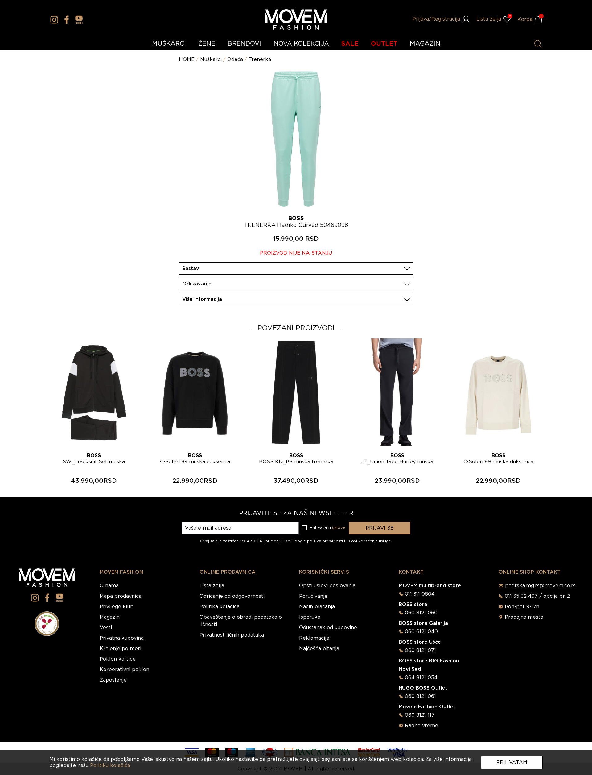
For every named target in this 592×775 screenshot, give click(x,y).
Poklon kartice (118, 659)
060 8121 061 (420, 696)
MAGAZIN (425, 44)
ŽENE (206, 44)
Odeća (235, 59)
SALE (350, 44)
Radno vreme (421, 725)
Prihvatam (511, 762)
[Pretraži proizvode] (538, 43)
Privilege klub (117, 606)
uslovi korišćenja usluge (368, 541)
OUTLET (384, 44)
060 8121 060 (421, 612)
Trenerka (260, 59)
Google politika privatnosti (317, 541)
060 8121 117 (419, 715)
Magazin (110, 617)
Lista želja (211, 585)
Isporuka (309, 617)
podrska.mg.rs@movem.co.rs (540, 585)
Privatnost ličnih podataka (231, 635)
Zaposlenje (113, 680)
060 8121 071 (420, 650)
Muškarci (211, 59)
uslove (339, 528)
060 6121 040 (421, 631)
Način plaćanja (317, 606)
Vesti (106, 627)
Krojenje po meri (120, 648)
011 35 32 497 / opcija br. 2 (537, 596)
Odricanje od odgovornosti (232, 596)
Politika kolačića (219, 606)
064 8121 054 (421, 677)
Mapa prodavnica (121, 596)
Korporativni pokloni (125, 669)
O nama (109, 585)
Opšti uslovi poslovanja (327, 585)
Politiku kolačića (110, 765)
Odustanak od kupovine (328, 627)
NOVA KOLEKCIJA (301, 44)
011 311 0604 (420, 594)
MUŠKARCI (169, 44)
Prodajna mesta (524, 617)
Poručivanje (313, 596)
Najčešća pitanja (319, 648)
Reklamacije (314, 638)
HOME (187, 59)
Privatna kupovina (122, 638)
